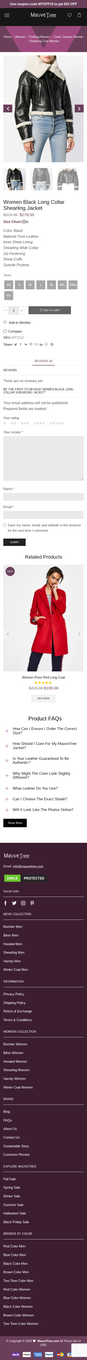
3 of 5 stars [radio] (25, 423)
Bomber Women (15, 1044)
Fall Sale (9, 1179)
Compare (15, 331)
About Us (10, 1129)
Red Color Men (14, 1246)
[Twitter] (15, 344)
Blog (6, 1111)
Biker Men (10, 935)
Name (8, 489)
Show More (15, 823)
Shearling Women (16, 1070)
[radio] (8, 284)
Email (8, 507)
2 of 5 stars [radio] (13, 423)
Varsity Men (12, 961)
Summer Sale (13, 1205)
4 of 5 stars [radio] (39, 423)
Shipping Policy (14, 1003)
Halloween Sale (14, 1213)
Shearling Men (13, 952)
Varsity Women (14, 1078)
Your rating (11, 418)
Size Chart (12, 222)
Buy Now (43, 698)
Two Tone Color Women (20, 1324)
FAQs (7, 1120)
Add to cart (51, 310)
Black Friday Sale (16, 1222)
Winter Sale (11, 1196)
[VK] (25, 344)
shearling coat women (44, 41)
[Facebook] (20, 344)
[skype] (51, 344)
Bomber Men (12, 926)
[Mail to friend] (36, 344)
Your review (13, 432)
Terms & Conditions (17, 1020)
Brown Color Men (16, 1272)
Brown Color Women (18, 1315)
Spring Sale (11, 1187)
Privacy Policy (13, 994)
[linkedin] (41, 344)
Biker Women (13, 1053)
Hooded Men (12, 944)
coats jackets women (68, 37)
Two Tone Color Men (18, 1281)
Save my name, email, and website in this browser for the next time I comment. (44, 527)
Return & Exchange (17, 1011)
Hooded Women (15, 1061)
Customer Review (16, 1154)
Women (20, 37)
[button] (7, 633)
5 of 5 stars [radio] (56, 423)
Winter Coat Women (18, 1087)
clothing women (39, 37)
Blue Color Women (17, 1298)
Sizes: (8, 275)
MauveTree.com (48, 1341)
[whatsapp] (46, 344)
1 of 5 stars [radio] (4, 423)
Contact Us (11, 1137)
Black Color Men (15, 1263)
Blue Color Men (14, 1255)
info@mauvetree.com (28, 866)
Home (7, 37)
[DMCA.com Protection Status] (25, 878)
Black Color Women (18, 1306)
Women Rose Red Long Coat (43, 677)
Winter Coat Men (15, 969)
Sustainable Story (16, 1146)
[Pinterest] (30, 344)
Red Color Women (16, 1289)
